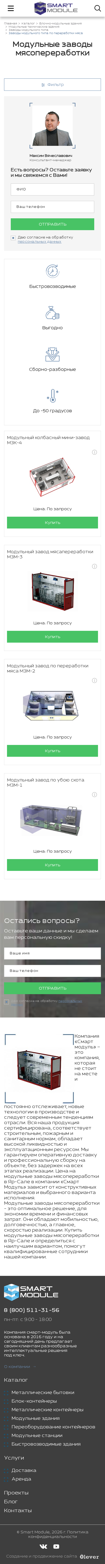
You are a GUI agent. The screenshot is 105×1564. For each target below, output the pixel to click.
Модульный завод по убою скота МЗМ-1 (45, 783)
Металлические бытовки (43, 1392)
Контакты (18, 1511)
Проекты (16, 1493)
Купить (52, 522)
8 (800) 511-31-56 (32, 1310)
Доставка (24, 1470)
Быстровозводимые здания (46, 1444)
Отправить (52, 224)
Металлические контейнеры (47, 1410)
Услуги (14, 1458)
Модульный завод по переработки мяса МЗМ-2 (47, 669)
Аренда (21, 1479)
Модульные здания (36, 1418)
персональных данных (40, 242)
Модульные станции (37, 1435)
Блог (11, 1502)
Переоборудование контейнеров (53, 1427)
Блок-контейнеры (34, 1401)
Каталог (16, 1380)
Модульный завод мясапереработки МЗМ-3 (50, 554)
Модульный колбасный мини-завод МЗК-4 (48, 440)
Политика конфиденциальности (58, 1534)
